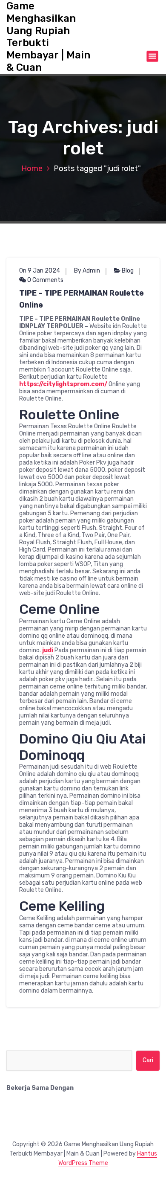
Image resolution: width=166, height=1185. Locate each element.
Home (32, 168)
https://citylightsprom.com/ (63, 384)
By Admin (87, 270)
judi (47, 650)
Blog (128, 270)
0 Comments (44, 280)
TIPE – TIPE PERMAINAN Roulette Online (81, 299)
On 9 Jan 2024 (39, 270)
